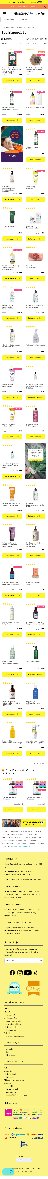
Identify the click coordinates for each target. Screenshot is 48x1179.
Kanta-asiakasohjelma (12, 1024)
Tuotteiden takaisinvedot (14, 1036)
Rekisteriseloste (10, 1055)
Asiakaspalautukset (11, 1018)
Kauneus (11, 28)
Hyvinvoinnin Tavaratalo (33, 1168)
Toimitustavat (9, 1015)
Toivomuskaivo (10, 1030)
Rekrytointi (8, 1077)
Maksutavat (8, 1012)
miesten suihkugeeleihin (21, 846)
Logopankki (8, 1086)
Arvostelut (8, 1071)
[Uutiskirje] (41, 960)
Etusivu (4, 28)
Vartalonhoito (20, 28)
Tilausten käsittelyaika (12, 1021)
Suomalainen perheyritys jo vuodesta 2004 (23, 2)
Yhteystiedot (9, 1009)
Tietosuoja (8, 1049)
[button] (43, 14)
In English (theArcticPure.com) (15, 1095)
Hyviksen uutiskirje (11, 1027)
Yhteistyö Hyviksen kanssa (14, 1080)
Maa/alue (19, 1156)
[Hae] (43, 19)
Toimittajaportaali (11, 1089)
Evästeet (7, 1052)
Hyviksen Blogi (10, 1074)
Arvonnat (7, 1083)
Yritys (6, 1068)
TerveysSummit (10, 1092)
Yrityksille (7, 1033)
